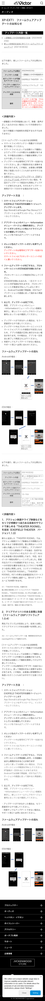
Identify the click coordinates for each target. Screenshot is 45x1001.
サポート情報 (20, 8)
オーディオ (11, 8)
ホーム (4, 8)
